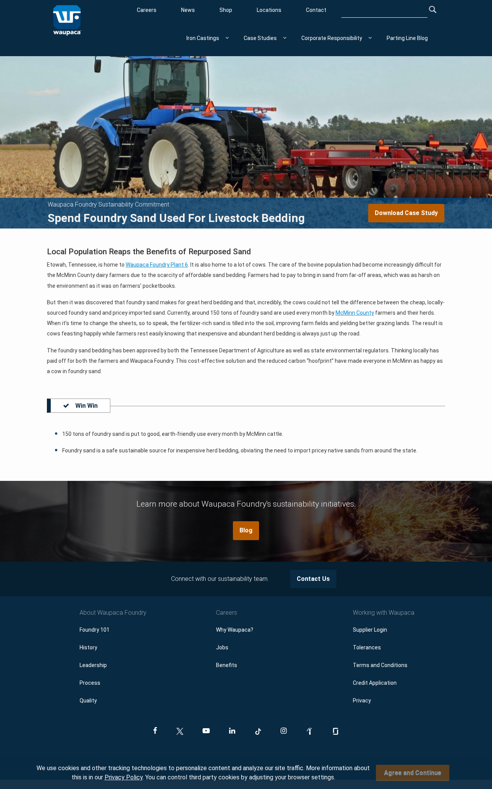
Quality (88, 700)
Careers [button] (226, 612)
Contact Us (313, 578)
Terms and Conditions (380, 665)
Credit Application (375, 683)
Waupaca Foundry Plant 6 (157, 265)
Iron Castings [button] (202, 38)
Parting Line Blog (407, 38)
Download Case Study (406, 213)
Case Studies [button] (260, 38)
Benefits (226, 665)
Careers (146, 10)
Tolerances (367, 647)
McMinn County (355, 313)
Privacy (362, 700)
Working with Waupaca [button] (383, 612)
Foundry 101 (95, 630)
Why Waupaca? (234, 630)
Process (90, 683)
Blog (246, 530)
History (88, 647)
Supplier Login (370, 630)
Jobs (222, 647)
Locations (269, 10)
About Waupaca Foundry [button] (113, 612)
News (188, 10)
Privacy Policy (124, 777)
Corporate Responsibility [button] (331, 38)
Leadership (93, 665)
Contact (316, 10)
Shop (225, 10)
